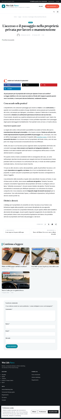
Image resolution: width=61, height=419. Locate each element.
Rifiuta (34, 411)
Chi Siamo (4, 397)
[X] (48, 224)
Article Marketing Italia (7, 389)
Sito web (8, 338)
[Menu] (57, 11)
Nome (8, 324)
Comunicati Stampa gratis (8, 392)
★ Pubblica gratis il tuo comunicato (38, 1)
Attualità (4, 374)
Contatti (57, 1)
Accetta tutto (53, 411)
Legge (19, 16)
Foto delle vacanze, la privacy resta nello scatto (45, 266)
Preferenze (42, 411)
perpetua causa (41, 137)
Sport (3, 382)
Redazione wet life (26, 35)
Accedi (41, 6)
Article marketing (36, 377)
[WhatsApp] (52, 224)
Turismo (4, 378)
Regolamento (51, 1)
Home (15, 16)
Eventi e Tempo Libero (7, 380)
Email (7, 331)
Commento (9, 309)
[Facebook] (45, 224)
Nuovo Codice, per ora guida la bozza (13, 290)
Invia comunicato (52, 6)
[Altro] (55, 224)
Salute (3, 376)
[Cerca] (54, 11)
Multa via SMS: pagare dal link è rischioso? (14, 266)
